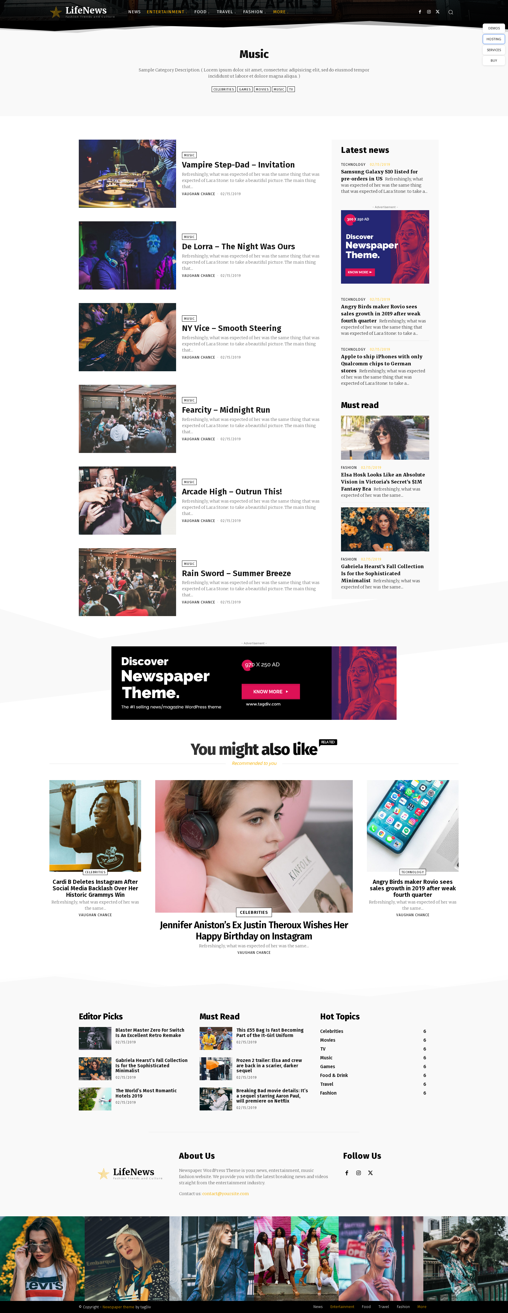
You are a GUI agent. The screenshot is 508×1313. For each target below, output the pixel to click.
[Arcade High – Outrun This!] (127, 500)
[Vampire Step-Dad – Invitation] (127, 174)
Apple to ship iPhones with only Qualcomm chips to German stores (381, 364)
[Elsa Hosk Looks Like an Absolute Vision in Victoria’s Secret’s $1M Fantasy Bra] (385, 438)
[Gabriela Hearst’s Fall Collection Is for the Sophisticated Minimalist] (385, 529)
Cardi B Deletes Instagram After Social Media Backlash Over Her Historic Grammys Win (95, 888)
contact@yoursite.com (225, 1193)
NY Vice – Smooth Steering (231, 328)
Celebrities (223, 89)
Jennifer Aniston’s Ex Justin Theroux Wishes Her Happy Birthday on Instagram (254, 930)
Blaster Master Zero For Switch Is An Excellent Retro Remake (150, 1032)
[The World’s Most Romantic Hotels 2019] (95, 1099)
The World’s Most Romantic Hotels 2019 (146, 1093)
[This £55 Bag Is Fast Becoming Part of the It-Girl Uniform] (216, 1038)
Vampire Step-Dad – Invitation (238, 165)
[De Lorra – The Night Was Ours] (127, 255)
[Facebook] (420, 12)
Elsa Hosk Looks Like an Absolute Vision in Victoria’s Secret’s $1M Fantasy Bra (383, 482)
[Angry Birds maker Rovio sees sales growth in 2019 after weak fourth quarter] (413, 826)
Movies (262, 89)
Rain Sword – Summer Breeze (236, 573)
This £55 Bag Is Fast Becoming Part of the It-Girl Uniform (270, 1032)
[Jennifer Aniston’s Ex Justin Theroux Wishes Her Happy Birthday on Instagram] (254, 846)
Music (279, 89)
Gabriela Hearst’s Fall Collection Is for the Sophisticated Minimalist (382, 573)
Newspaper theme (118, 1307)
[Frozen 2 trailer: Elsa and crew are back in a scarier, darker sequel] (216, 1068)
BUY (494, 60)
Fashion (349, 467)
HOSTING (494, 39)
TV (291, 89)
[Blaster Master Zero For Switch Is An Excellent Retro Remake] (95, 1038)
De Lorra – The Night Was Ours (238, 246)
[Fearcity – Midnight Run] (127, 419)
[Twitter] (437, 12)
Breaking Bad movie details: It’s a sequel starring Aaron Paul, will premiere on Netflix (272, 1096)
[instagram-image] (42, 1258)
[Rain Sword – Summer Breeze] (127, 582)
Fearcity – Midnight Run (226, 410)
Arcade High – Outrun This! (232, 491)
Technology (353, 164)
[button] (451, 12)
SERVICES (494, 50)
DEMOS (494, 28)
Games (245, 89)
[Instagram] (429, 12)
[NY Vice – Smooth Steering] (127, 337)
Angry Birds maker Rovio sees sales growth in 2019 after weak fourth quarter (380, 314)
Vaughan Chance (198, 194)
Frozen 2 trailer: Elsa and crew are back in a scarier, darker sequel (269, 1065)
